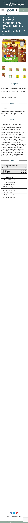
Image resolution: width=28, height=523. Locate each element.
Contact (21, 515)
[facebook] (11, 513)
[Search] (16, 9)
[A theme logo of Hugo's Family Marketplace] (10, 10)
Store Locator (14, 515)
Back (4, 14)
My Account (6, 515)
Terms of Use (18, 516)
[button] (3, 68)
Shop (8, 14)
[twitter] (14, 513)
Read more (4, 93)
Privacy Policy (10, 516)
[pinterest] (17, 513)
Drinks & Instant (16, 14)
